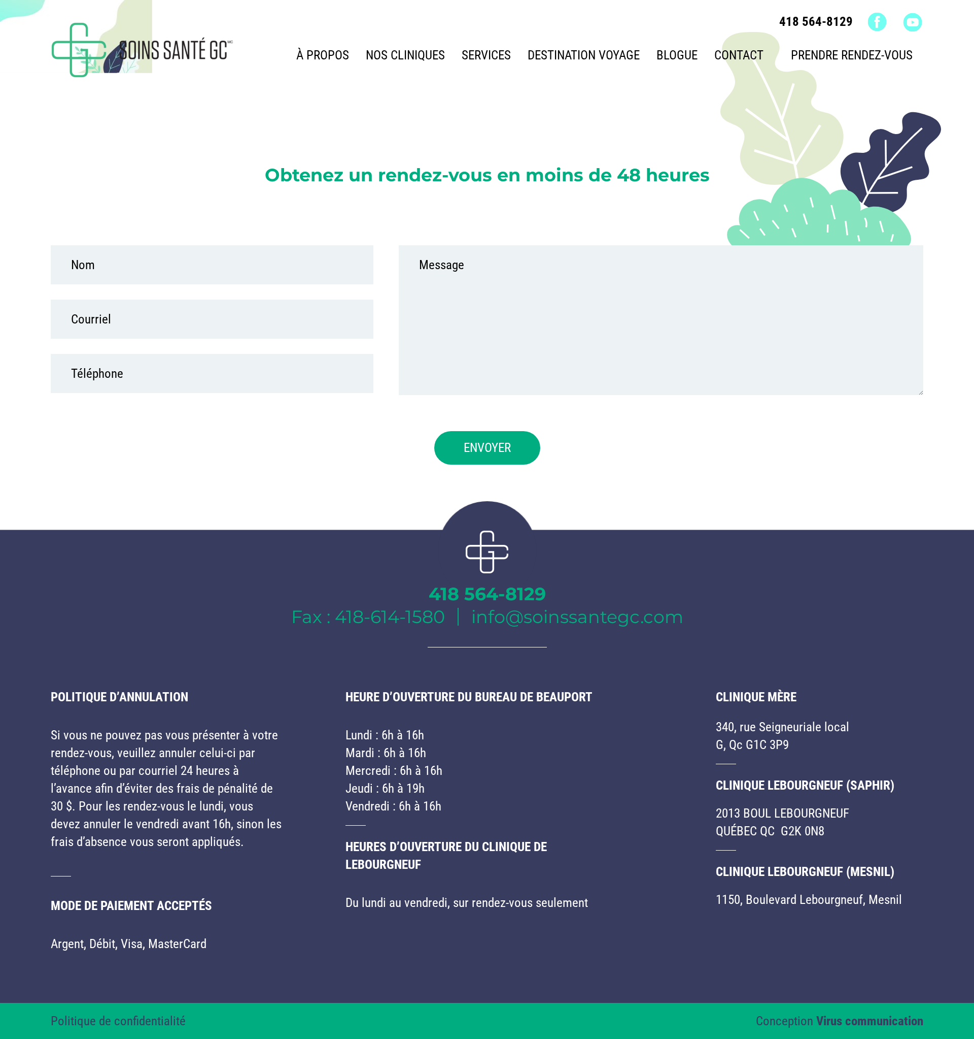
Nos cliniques (405, 55)
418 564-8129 (816, 21)
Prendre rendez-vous (852, 55)
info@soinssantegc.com (577, 617)
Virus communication (869, 1021)
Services (486, 55)
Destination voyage (584, 55)
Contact (738, 55)
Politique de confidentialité (118, 1021)
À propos (322, 55)
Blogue (677, 55)
